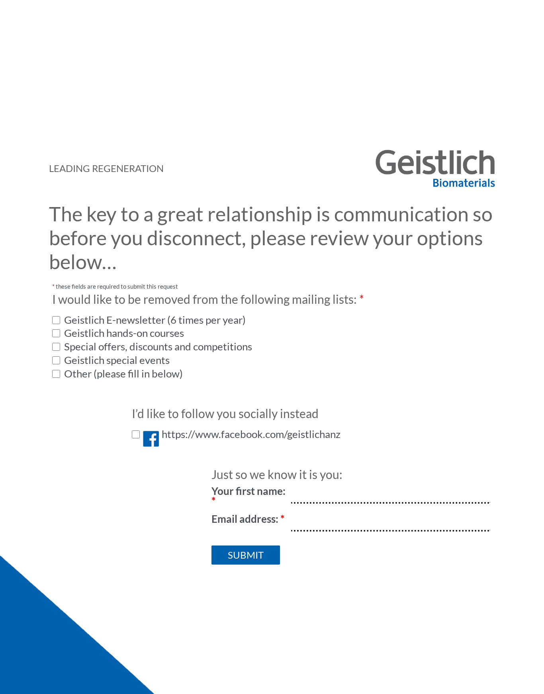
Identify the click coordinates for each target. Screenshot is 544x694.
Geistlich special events (116, 360)
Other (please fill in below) (122, 374)
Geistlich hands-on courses (123, 333)
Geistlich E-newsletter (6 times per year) (154, 320)
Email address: (247, 519)
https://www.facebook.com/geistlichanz (250, 434)
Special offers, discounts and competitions (157, 347)
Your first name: (248, 496)
